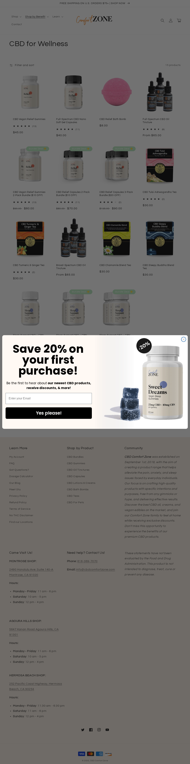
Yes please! (49, 413)
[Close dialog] (183, 339)
